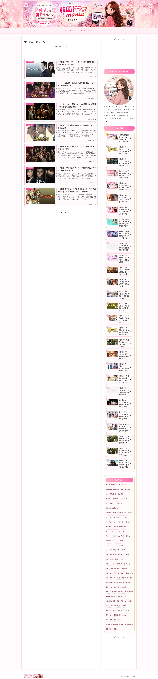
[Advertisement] (60, 52)
